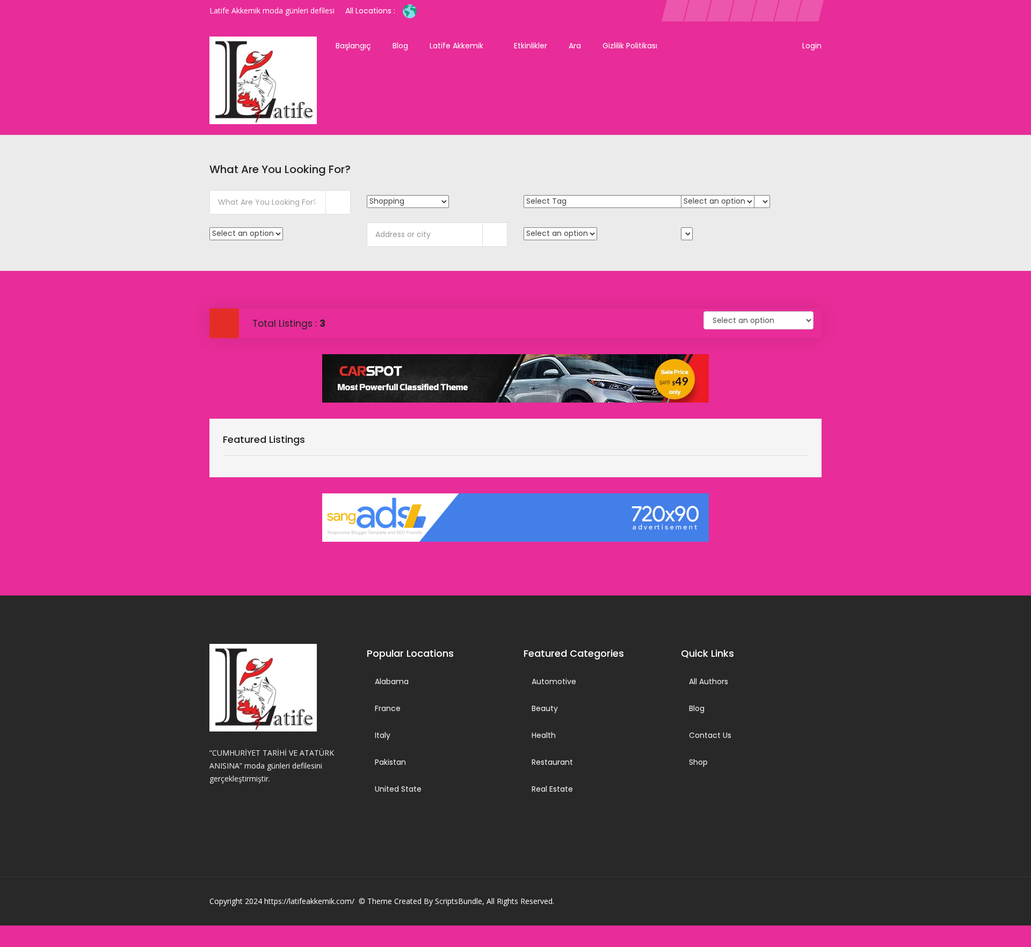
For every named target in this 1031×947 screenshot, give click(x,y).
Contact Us (710, 735)
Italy (382, 735)
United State (398, 789)
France (388, 708)
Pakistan (390, 762)
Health (544, 735)
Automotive (554, 681)
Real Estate (552, 789)
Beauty (545, 708)
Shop (698, 762)
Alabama (392, 681)
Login (812, 45)
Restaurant (552, 762)
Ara (575, 45)
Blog (400, 45)
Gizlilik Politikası (629, 45)
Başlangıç (353, 45)
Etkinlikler (530, 45)
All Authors (708, 681)
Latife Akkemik (457, 45)
